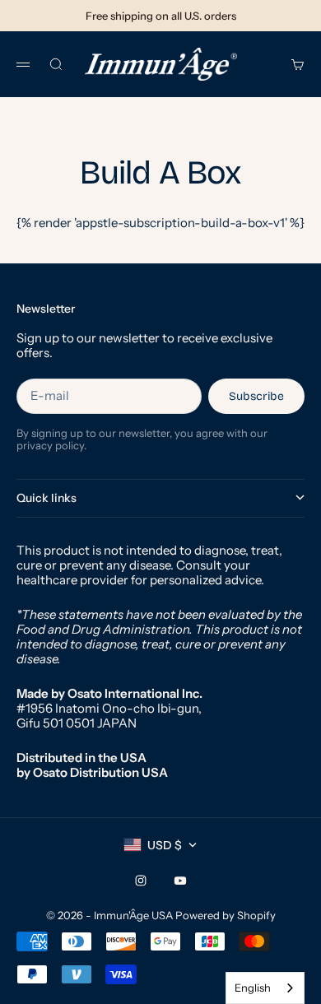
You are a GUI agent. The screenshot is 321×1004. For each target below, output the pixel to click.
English (253, 987)
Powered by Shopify (225, 915)
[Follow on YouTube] (180, 880)
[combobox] (265, 988)
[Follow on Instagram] (140, 880)
